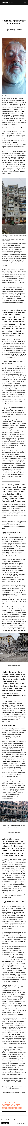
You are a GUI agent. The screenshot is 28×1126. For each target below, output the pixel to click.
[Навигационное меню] (25, 2)
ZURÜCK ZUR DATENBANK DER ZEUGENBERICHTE (12, 1105)
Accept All (5, 1123)
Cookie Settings (21, 1123)
